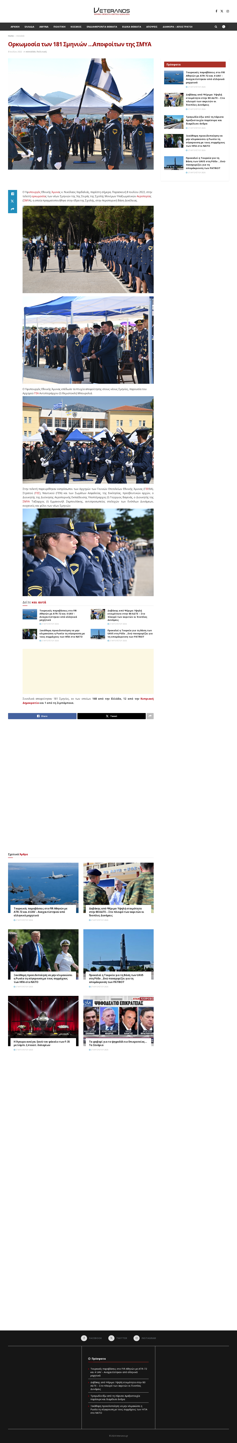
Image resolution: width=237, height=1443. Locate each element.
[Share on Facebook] (12, 194)
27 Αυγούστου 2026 (50, 624)
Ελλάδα (29, 26)
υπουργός (34, 192)
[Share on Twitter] (12, 201)
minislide (20, 36)
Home (11, 36)
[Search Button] (216, 27)
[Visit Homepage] (111, 11)
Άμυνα (43, 26)
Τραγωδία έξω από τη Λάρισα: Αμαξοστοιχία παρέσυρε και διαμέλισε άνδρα (205, 120)
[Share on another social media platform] (12, 209)
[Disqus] (81, 1102)
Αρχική (15, 26)
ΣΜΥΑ (26, 501)
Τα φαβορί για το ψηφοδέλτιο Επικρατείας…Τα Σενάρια (118, 1043)
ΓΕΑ (36, 393)
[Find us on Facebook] (216, 11)
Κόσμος (76, 26)
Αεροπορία (143, 196)
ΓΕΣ (37, 493)
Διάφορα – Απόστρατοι (178, 26)
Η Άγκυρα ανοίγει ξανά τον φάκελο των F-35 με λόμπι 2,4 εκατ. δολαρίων (42, 1043)
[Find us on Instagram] (228, 11)
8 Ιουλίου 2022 (15, 51)
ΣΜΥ (26, 200)
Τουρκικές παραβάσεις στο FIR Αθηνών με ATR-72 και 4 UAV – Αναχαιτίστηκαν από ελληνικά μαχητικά (58, 615)
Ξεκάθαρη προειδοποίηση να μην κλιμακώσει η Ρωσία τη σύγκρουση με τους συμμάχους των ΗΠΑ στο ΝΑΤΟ (62, 633)
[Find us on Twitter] (221, 11)
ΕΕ (147, 489)
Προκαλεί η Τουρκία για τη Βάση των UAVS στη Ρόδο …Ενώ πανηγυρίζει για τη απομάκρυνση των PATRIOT (130, 633)
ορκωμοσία (38, 196)
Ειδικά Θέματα (131, 26)
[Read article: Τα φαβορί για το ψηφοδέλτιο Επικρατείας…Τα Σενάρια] (118, 1021)
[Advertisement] (81, 181)
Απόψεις (152, 26)
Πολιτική (59, 26)
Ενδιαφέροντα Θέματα (102, 26)
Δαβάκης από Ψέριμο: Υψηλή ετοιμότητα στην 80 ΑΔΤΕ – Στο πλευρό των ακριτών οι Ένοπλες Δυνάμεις (127, 615)
